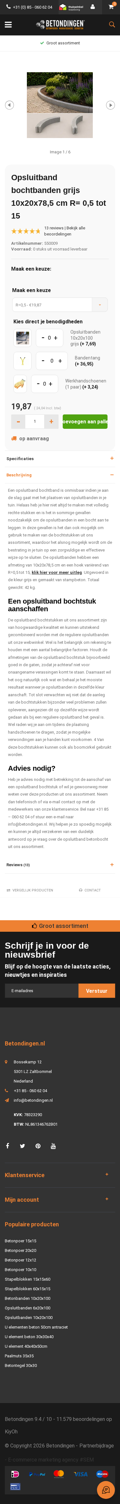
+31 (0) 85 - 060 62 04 (32, 7)
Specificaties (20, 458)
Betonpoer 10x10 (20, 1269)
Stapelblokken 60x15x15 (27, 1288)
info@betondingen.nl (33, 1100)
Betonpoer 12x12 (20, 1260)
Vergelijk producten (32, 890)
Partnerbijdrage (96, 1446)
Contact (92, 890)
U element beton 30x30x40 (29, 1336)
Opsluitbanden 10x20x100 (28, 1317)
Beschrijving (19, 475)
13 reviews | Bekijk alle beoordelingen (64, 231)
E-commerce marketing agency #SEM (51, 1460)
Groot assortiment (63, 43)
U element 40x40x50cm (26, 1346)
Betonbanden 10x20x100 (27, 1298)
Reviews (18, 864)
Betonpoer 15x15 (20, 1240)
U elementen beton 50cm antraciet (36, 1327)
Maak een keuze (31, 290)
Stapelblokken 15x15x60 (27, 1279)
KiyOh (11, 1432)
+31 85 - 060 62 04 (30, 1090)
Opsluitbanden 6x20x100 (27, 1308)
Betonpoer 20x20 (20, 1250)
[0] (111, 7)
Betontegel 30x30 (21, 1365)
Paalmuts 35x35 (19, 1356)
